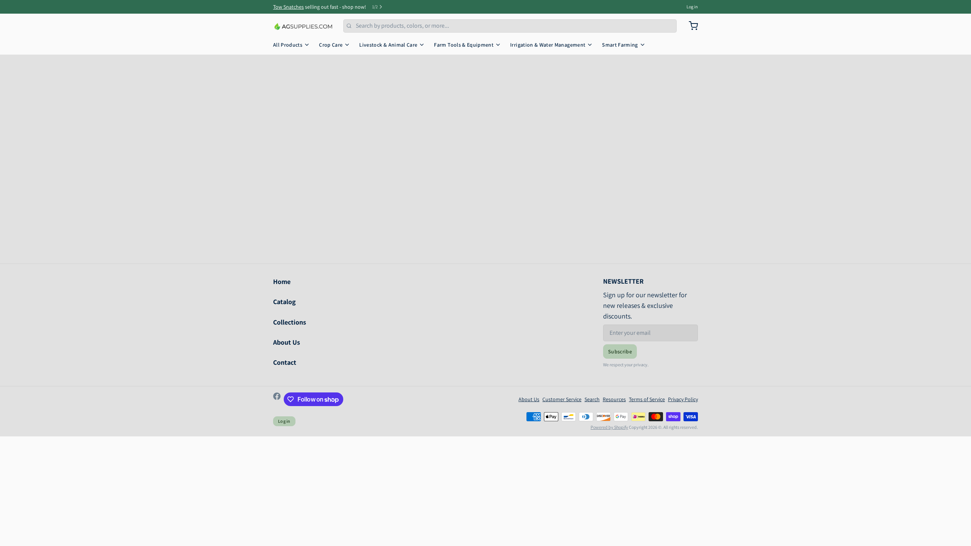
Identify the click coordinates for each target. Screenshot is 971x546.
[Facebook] (277, 399)
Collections (289, 322)
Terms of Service (647, 399)
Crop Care (331, 44)
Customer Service (561, 399)
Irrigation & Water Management (547, 44)
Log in (692, 6)
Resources (614, 399)
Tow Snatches (288, 6)
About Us (286, 342)
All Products (287, 44)
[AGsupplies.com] (303, 26)
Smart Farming (620, 44)
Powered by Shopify (609, 427)
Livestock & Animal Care (388, 44)
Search (592, 399)
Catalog (284, 301)
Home (282, 281)
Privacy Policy (683, 399)
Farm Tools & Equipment (463, 44)
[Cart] (690, 25)
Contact (284, 362)
